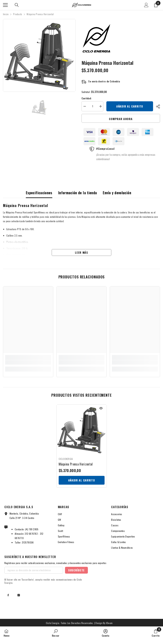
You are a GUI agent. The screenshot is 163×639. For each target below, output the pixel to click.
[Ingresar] (146, 5)
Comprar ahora (120, 119)
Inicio (6, 14)
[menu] (5, 5)
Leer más (81, 252)
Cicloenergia (66, 459)
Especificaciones (39, 192)
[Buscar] (16, 5)
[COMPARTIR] (156, 106)
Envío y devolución (117, 192)
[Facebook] (8, 595)
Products (17, 14)
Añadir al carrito (129, 106)
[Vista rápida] (101, 408)
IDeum (109, 623)
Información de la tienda (77, 192)
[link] (28, 362)
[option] (39, 55)
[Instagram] (18, 595)
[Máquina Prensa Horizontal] (82, 430)
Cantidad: (86, 98)
